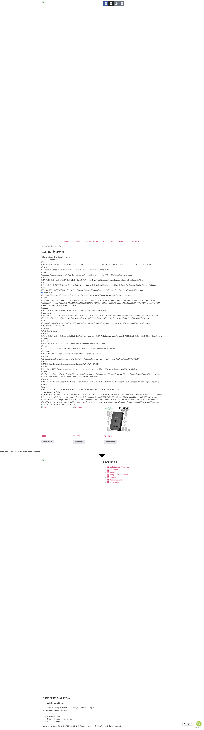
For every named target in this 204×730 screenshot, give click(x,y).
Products (77, 241)
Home (66, 241)
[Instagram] (111, 3)
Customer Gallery (92, 241)
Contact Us (135, 241)
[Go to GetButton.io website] (199, 728)
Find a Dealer (108, 241)
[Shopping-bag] (121, 3)
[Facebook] (105, 3)
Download (122, 241)
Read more (47, 441)
